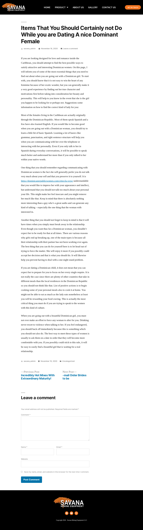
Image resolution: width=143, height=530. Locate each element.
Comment (25, 415)
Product (60, 7)
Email (59, 447)
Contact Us (109, 7)
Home (47, 7)
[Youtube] (71, 513)
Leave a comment (70, 48)
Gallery (93, 7)
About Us (78, 7)
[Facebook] (66, 513)
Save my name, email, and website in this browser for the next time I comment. (56, 472)
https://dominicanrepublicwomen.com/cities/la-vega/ (47, 180)
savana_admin (30, 48)
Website (24, 459)
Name (24, 447)
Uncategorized (68, 361)
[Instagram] (76, 513)
